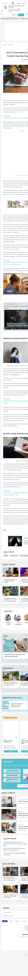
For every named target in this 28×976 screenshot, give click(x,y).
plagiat (6, 555)
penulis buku (13, 555)
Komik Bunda (15, 18)
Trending (22, 18)
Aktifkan (21, 14)
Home (4, 45)
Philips (5, 739)
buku (8, 249)
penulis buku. (18, 112)
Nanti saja (14, 14)
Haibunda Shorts (5, 18)
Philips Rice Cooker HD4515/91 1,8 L (8, 741)
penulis (9, 375)
